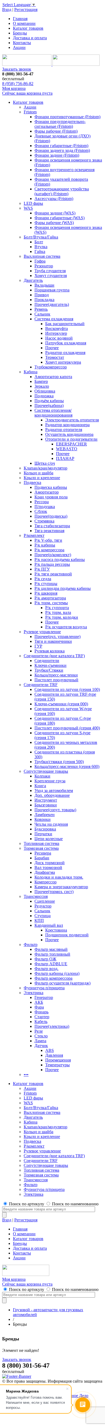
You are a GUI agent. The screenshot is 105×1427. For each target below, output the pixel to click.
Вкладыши (44, 285)
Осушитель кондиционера (69, 434)
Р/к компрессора (49, 550)
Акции (19, 47)
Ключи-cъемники (50, 665)
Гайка (39, 251)
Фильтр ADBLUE (50, 963)
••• (26, 1074)
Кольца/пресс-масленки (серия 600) (66, 766)
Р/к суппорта (57, 607)
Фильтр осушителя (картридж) (62, 983)
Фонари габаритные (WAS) (59, 218)
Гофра (40, 261)
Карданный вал (48, 925)
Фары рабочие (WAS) (54, 222)
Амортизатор (46, 492)
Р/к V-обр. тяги (48, 540)
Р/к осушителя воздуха (66, 627)
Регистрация (25, 9)
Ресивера (42, 853)
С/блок (40, 511)
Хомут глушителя (50, 275)
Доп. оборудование (52, 795)
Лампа (40, 1040)
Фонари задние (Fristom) (56, 155)
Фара (39, 1007)
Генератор (43, 997)
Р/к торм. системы (51, 603)
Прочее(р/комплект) (52, 554)
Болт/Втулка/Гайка (41, 237)
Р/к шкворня (45, 593)
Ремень (41, 309)
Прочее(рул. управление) (57, 636)
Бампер (41, 381)
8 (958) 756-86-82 (17, 83)
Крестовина (56, 930)
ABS (49, 1050)
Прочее (52, 347)
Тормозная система (41, 848)
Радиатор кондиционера (67, 424)
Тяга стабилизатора (52, 526)
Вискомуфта (56, 328)
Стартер (41, 1016)
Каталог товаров (28, 28)
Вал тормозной (48, 867)
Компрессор (45, 882)
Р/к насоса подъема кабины (59, 559)
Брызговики (45, 805)
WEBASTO (66, 449)
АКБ (38, 1002)
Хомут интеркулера (63, 362)
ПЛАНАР (65, 458)
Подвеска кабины (50, 487)
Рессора (41, 501)
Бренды (20, 33)
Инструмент (45, 800)
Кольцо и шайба (38, 473)
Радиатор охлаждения (65, 352)
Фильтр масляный (51, 949)
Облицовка (44, 391)
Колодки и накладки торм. (58, 877)
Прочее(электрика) (51, 1026)
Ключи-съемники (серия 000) (61, 704)
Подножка (44, 396)
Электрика (33, 992)
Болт (38, 242)
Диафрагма (44, 872)
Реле (38, 1031)
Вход (6, 9)
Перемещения (58, 1060)
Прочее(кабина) (49, 405)
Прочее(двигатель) (51, 304)
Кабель (40, 1021)
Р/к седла (42, 578)
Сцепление (44, 901)
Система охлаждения (53, 319)
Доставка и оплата (30, 38)
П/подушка (44, 506)
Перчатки (43, 834)
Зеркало (41, 386)
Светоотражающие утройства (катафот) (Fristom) (61, 191)
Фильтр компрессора (53, 978)
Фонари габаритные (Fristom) (61, 145)
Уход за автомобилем (53, 790)
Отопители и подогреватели (71, 439)
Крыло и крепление (42, 477)
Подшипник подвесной (67, 935)
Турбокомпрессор (50, 367)
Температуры (57, 1065)
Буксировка (45, 829)
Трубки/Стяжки (48, 670)
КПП (39, 920)
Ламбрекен (44, 814)
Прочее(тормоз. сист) (54, 891)
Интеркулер (56, 333)
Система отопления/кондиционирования (53, 412)
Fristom (30, 112)
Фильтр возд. (46, 968)
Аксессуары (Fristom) (53, 198)
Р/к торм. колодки (61, 617)
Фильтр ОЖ (45, 959)
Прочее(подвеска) (50, 516)
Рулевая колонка (49, 651)
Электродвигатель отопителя (72, 420)
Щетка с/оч (44, 463)
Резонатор (43, 266)
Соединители (46, 660)
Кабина (30, 372)
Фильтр (30, 944)
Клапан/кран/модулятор (45, 468)
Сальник (42, 314)
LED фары (33, 203)
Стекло (41, 1036)
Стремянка (44, 521)
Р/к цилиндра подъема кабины (62, 588)
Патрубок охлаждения (65, 343)
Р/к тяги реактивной (53, 574)
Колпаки (42, 776)
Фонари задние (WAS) (54, 213)
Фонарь (41, 1012)
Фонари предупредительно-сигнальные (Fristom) (60, 124)
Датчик (41, 1045)
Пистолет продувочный (56, 680)
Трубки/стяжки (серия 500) (59, 761)
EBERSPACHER (71, 444)
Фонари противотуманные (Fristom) (67, 116)
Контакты (22, 42)
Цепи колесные (48, 838)
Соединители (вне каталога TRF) (54, 655)
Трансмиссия (36, 896)
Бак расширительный (65, 323)
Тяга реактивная (49, 530)
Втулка (40, 246)
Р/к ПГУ (42, 569)
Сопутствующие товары (46, 771)
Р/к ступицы (45, 583)
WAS (28, 208)
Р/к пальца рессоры (52, 564)
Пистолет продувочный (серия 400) (67, 728)
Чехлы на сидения (51, 824)
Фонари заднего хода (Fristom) (62, 150)
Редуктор (42, 906)
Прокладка (44, 299)
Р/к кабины (44, 545)
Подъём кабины (49, 400)
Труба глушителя (50, 270)
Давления (54, 1055)
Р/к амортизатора (50, 598)
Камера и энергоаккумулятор (61, 886)
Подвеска (32, 482)
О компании (24, 23)
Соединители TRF (41, 684)
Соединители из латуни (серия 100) (67, 689)
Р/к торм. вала (58, 612)
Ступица (42, 915)
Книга (40, 785)
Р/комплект (34, 535)
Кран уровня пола (51, 497)
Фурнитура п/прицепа (44, 988)
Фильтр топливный (52, 954)
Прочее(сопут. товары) (55, 809)
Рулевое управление (42, 631)
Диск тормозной (49, 862)
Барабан (41, 858)
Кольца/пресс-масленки (56, 675)
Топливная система (41, 843)
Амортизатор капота (53, 376)
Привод (41, 295)
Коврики (42, 819)
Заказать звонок (16, 69)
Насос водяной (59, 338)
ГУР (38, 646)
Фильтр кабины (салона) (56, 973)
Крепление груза (49, 781)
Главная (20, 18)
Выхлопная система (42, 256)
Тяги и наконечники (53, 641)
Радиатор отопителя (63, 429)
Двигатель (33, 280)
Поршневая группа (51, 290)
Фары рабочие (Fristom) (56, 131)
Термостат (54, 357)
